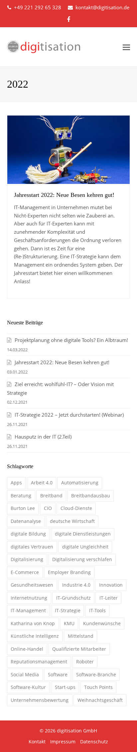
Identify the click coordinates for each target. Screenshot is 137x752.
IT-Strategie (67, 610)
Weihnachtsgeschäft (100, 700)
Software (58, 674)
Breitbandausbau (90, 495)
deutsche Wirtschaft (72, 521)
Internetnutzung (29, 598)
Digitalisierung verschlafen (82, 559)
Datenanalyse (26, 521)
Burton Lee (23, 508)
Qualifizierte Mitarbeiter (79, 649)
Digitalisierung (27, 559)
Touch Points (98, 687)
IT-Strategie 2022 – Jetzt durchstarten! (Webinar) (69, 414)
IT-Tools (97, 610)
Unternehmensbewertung (39, 700)
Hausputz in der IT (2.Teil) (43, 436)
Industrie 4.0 (76, 585)
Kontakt (37, 741)
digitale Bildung (28, 534)
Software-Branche (96, 674)
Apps (16, 482)
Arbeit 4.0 (42, 482)
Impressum (62, 741)
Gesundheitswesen (32, 585)
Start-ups (65, 687)
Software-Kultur (28, 687)
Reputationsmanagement (39, 661)
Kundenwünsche (102, 623)
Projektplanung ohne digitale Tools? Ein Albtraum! (71, 340)
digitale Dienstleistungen (83, 534)
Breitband (51, 495)
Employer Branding (69, 572)
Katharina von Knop (33, 623)
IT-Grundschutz (73, 598)
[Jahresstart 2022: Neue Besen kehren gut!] (68, 150)
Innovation (111, 585)
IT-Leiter (108, 598)
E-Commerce (25, 572)
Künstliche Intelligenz (35, 636)
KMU (69, 623)
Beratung (21, 495)
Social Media (25, 674)
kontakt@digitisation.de (102, 7)
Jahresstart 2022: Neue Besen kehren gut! (64, 195)
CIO (48, 508)
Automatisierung (79, 482)
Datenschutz (94, 741)
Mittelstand (80, 636)
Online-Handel (27, 649)
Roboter (85, 661)
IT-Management (28, 610)
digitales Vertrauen (32, 546)
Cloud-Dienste (76, 508)
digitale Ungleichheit (85, 546)
